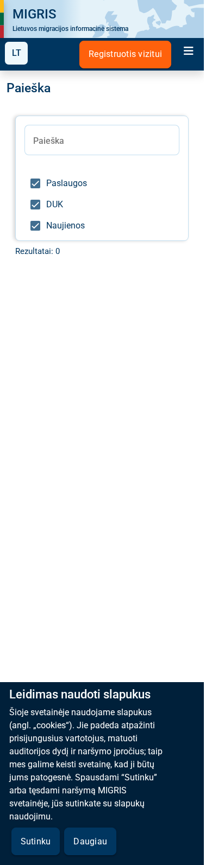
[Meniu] (188, 52)
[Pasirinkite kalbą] (16, 53)
